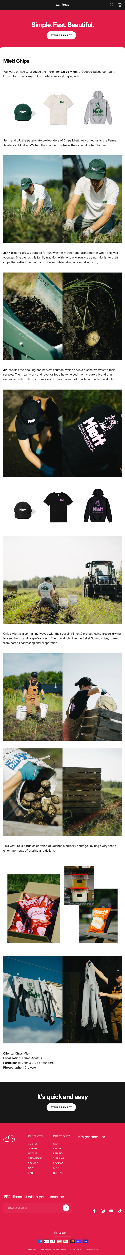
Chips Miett (22, 1053)
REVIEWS (58, 1163)
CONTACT (59, 1173)
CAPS (31, 1168)
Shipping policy (74, 1249)
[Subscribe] (66, 1207)
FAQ (55, 1143)
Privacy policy (45, 1249)
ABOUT (57, 1148)
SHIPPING (58, 1158)
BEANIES (33, 1163)
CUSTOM (33, 1143)
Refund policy (32, 1249)
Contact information (90, 1249)
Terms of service (59, 1249)
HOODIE (32, 1153)
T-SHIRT (32, 1148)
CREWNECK (35, 1158)
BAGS (31, 1173)
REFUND (57, 1153)
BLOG (56, 1168)
